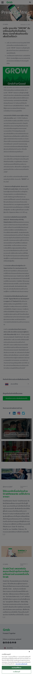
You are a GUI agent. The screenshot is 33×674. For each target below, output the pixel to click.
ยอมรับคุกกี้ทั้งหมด (16, 667)
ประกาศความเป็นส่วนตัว (21, 664)
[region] (16, 662)
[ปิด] (29, 651)
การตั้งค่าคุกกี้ (16, 671)
